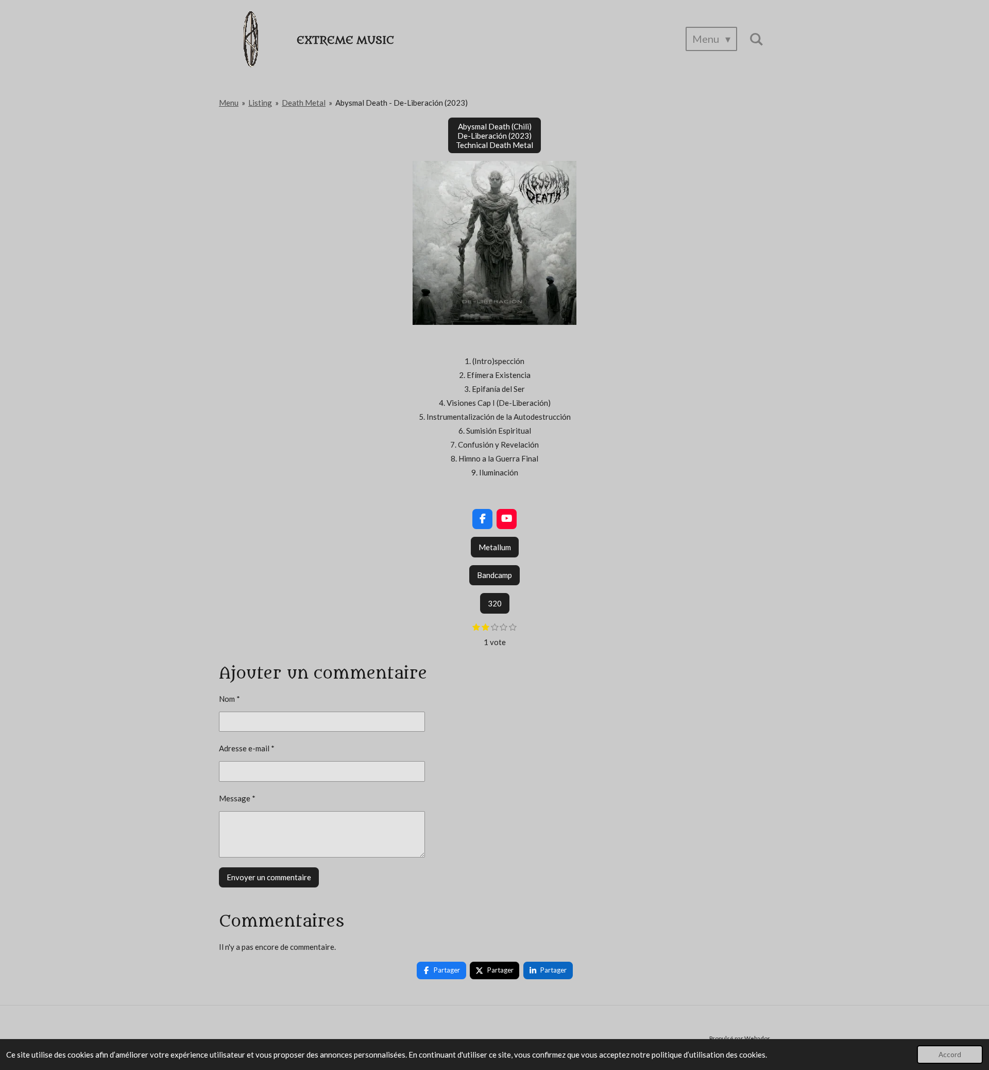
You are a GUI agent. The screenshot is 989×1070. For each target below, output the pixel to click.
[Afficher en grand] (494, 243)
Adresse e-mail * (247, 748)
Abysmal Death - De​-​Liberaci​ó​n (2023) (401, 102)
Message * (237, 798)
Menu (228, 102)
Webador (757, 1038)
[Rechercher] (756, 39)
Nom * (229, 698)
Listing (260, 102)
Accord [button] (950, 1054)
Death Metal (304, 102)
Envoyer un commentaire (269, 877)
